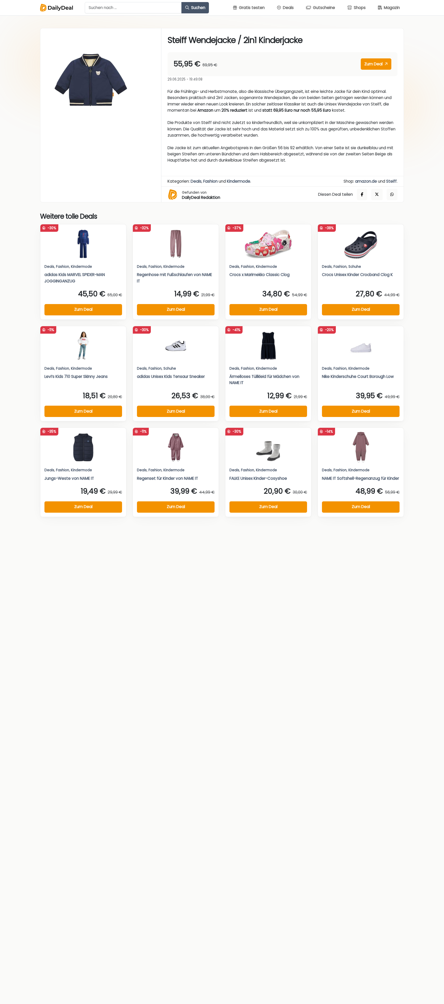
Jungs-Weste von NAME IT (69, 478)
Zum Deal (374, 64)
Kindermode (238, 181)
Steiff (391, 181)
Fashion (210, 181)
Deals (196, 181)
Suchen (197, 7)
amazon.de (366, 181)
